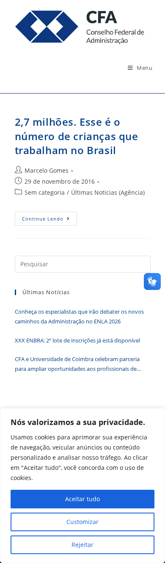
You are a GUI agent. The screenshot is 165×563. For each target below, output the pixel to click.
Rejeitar (83, 545)
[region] (82, 485)
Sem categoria (45, 192)
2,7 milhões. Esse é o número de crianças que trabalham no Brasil (76, 136)
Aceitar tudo (82, 499)
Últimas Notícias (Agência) (108, 192)
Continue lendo (49, 220)
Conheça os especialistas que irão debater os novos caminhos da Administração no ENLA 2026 (79, 316)
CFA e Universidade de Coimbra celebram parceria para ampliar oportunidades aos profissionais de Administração (77, 364)
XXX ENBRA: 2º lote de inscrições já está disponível (77, 340)
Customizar (82, 522)
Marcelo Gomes (47, 170)
